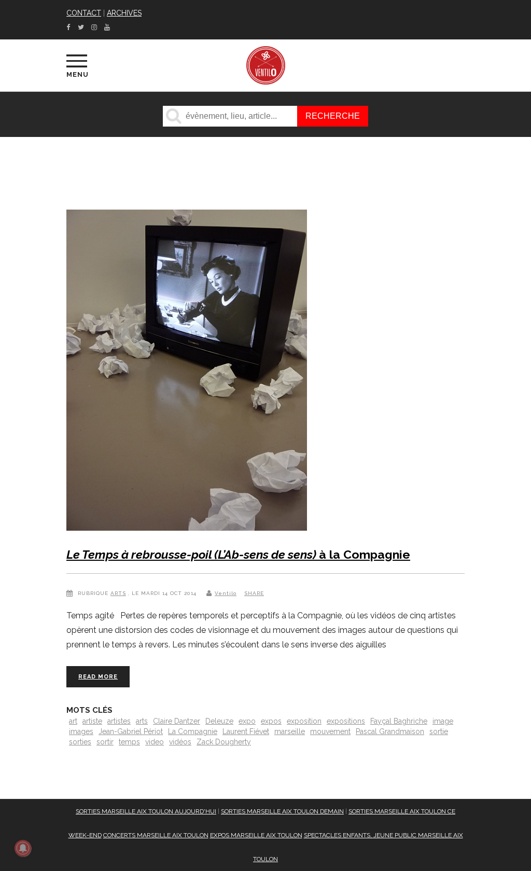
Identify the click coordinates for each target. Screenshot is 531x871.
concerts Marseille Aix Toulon (155, 835)
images (81, 731)
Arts (118, 593)
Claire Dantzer (176, 721)
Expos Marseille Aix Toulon (256, 835)
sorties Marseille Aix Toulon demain (282, 811)
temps (129, 742)
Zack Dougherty (224, 742)
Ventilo (225, 593)
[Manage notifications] (23, 848)
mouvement (330, 731)
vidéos (180, 742)
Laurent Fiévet (245, 731)
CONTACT (83, 13)
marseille (289, 731)
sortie (438, 731)
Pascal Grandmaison (390, 731)
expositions (346, 721)
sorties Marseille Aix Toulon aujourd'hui (146, 811)
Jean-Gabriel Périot (131, 731)
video (154, 742)
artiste (92, 721)
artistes (119, 721)
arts (142, 721)
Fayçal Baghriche (398, 721)
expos (271, 721)
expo (247, 721)
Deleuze (219, 721)
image (442, 721)
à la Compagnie (238, 554)
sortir (105, 742)
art (73, 721)
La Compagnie (192, 731)
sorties (80, 742)
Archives (124, 13)
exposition (304, 721)
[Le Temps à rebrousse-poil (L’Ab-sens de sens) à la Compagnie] (186, 372)
